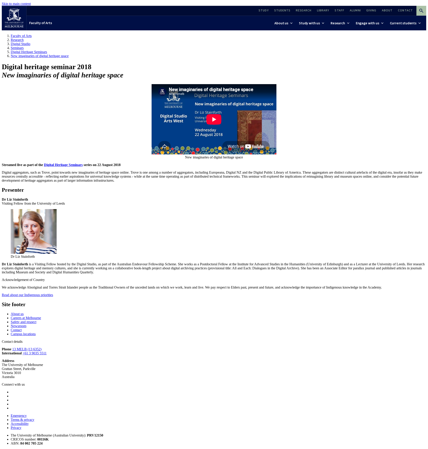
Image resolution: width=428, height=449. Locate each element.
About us (17, 314)
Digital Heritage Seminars (63, 165)
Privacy (16, 428)
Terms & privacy (22, 420)
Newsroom (18, 326)
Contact (16, 330)
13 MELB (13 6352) (26, 349)
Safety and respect (23, 322)
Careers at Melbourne (26, 318)
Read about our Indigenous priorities (27, 295)
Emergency (19, 416)
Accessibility (20, 424)
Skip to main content (16, 4)
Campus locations (23, 334)
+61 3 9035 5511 (35, 353)
